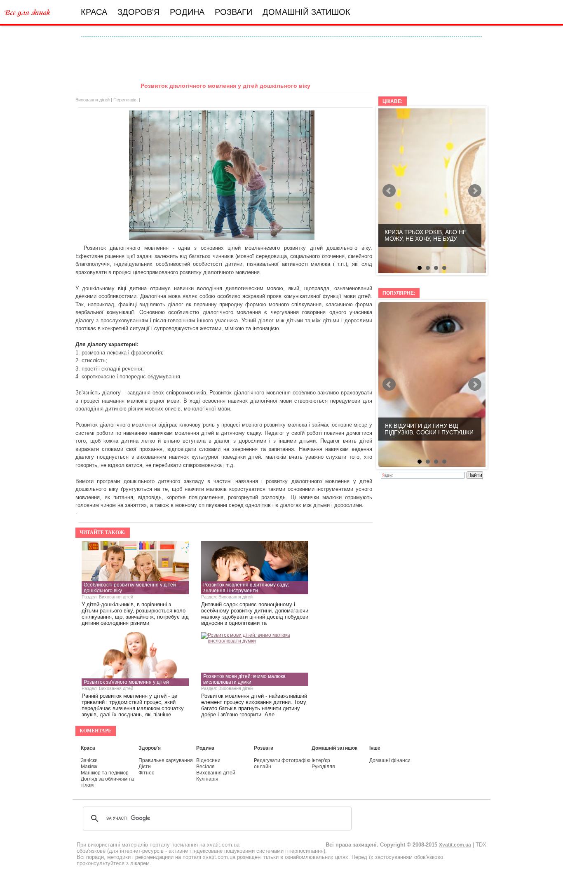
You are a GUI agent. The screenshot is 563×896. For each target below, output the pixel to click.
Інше (374, 748)
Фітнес (146, 773)
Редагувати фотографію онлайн (282, 763)
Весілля (205, 766)
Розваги (233, 11)
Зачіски (89, 760)
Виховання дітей (92, 99)
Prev (389, 190)
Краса (94, 11)
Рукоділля (323, 766)
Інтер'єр (321, 760)
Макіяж (89, 766)
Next (474, 190)
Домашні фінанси (390, 760)
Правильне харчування (165, 760)
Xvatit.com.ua (455, 845)
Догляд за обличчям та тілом (107, 782)
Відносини (208, 760)
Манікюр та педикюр (105, 773)
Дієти (144, 766)
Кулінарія (207, 779)
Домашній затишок (306, 11)
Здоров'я (138, 11)
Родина (187, 11)
